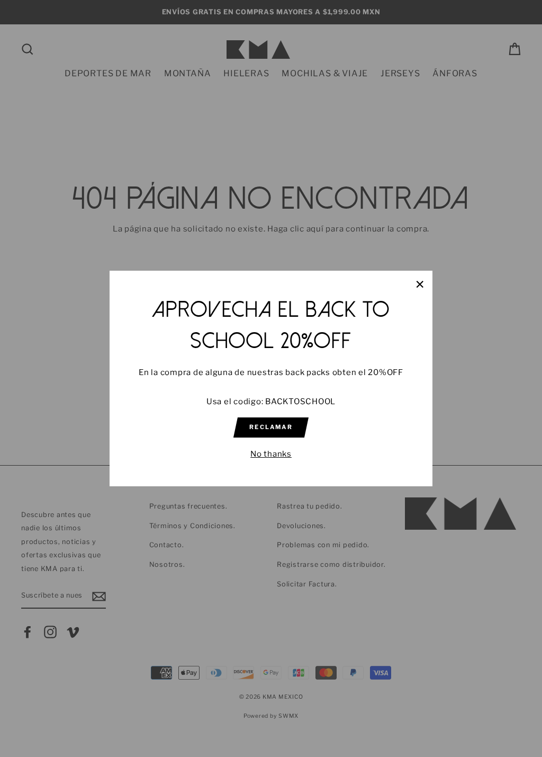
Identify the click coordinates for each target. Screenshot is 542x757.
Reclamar (271, 427)
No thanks (271, 454)
